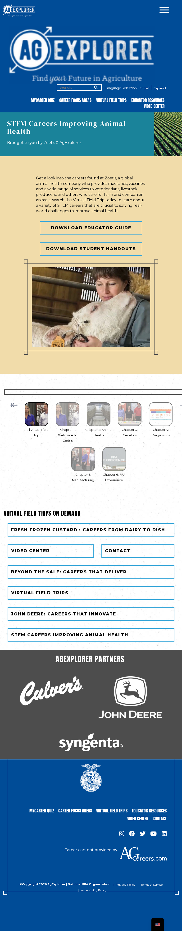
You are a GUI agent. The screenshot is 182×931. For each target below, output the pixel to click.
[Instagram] (121, 834)
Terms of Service (152, 884)
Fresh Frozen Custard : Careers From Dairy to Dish (88, 529)
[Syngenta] (91, 742)
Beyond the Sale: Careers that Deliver (69, 571)
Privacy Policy (125, 884)
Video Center (154, 106)
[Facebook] (132, 834)
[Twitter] (143, 834)
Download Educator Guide (91, 227)
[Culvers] (51, 690)
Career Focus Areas (75, 100)
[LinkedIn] (164, 834)
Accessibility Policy (93, 890)
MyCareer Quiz (43, 100)
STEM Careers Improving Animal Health (69, 634)
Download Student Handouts (91, 248)
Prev (14, 405)
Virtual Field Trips (111, 100)
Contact (118, 550)
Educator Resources (147, 100)
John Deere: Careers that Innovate (63, 613)
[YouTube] (153, 834)
